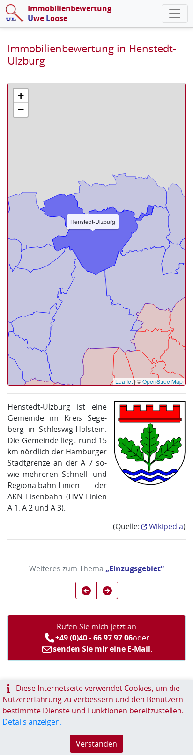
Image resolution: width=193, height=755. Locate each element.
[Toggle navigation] (175, 13)
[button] (21, 96)
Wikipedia (166, 526)
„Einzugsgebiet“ (134, 568)
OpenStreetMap (162, 381)
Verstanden (96, 744)
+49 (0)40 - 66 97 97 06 (94, 638)
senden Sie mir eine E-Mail (101, 649)
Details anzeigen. (32, 722)
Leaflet (124, 381)
